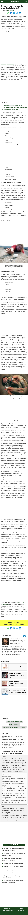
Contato (21, 908)
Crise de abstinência (14, 724)
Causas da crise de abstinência (14, 721)
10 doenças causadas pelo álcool (13, 105)
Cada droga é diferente (7, 64)
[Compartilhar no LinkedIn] (20, 13)
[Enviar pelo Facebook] (11, 13)
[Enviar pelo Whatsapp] (8, 13)
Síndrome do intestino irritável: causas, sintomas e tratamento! (13, 881)
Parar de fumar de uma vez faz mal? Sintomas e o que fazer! (12, 872)
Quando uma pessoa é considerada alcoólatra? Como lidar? (13, 849)
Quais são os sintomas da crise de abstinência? (14, 727)
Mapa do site (7, 908)
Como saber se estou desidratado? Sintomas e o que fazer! (12, 859)
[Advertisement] (14, 48)
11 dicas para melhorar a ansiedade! (13, 863)
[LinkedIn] (24, 636)
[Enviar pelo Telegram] (14, 13)
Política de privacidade (7, 910)
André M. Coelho (10, 10)
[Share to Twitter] (17, 13)
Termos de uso (20, 910)
